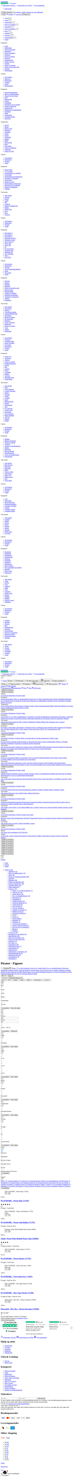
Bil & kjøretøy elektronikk (13, 183)
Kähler (7, 421)
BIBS (6, 470)
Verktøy (7, 63)
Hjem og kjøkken (10, 53)
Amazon (7, 214)
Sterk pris (7, 79)
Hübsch (7, 419)
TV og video (8, 171)
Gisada (7, 329)
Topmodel (8, 137)
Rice (6, 479)
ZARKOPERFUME (11, 314)
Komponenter (9, 631)
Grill (6, 499)
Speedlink (8, 651)
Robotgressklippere (10, 504)
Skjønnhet (8, 51)
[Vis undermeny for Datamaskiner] (14, 38)
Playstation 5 (8, 233)
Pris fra (3, 1016)
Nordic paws (8, 593)
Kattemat (7, 559)
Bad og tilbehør (9, 451)
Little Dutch (8, 142)
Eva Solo (7, 533)
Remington (8, 331)
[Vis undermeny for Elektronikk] (13, 22)
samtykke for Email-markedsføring (18, 1404)
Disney (7, 135)
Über (6, 590)
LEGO (7, 125)
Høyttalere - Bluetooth (11, 178)
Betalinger (8, 1351)
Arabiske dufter (9, 341)
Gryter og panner (10, 362)
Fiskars (7, 403)
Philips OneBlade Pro (11, 206)
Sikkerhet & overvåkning (12, 185)
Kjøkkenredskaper (10, 363)
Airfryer (7, 360)
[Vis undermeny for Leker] (10, 20)
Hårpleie (7, 284)
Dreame (7, 197)
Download (8, 273)
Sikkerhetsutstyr (9, 453)
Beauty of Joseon (10, 326)
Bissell (7, 199)
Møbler (7, 374)
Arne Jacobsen (9, 414)
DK (7, 1442)
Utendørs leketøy (10, 117)
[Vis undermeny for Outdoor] (11, 33)
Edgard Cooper (9, 600)
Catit (6, 584)
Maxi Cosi (8, 475)
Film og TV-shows (10, 1381)
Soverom (7, 376)
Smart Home (8, 170)
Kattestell (7, 562)
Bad (6, 367)
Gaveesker (8, 345)
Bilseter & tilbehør (10, 441)
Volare (7, 134)
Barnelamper (8, 456)
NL (7, 1454)
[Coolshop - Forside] (28, 12)
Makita (7, 528)
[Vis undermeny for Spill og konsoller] (17, 25)
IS (7, 1456)
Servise (7, 365)
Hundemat (8, 552)
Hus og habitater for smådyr (13, 567)
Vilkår (3, 1463)
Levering (7, 1347)
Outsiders (7, 132)
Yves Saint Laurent (10, 312)
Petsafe (7, 595)
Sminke (7, 283)
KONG (7, 583)
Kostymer (8, 118)
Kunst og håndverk (10, 106)
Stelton (7, 393)
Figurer (7, 101)
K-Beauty (8, 339)
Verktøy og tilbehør (10, 293)
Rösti (6, 387)
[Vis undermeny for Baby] (9, 31)
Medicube (8, 324)
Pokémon (7, 130)
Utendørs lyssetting (10, 506)
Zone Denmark (9, 389)
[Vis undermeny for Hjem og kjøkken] (17, 29)
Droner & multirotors (11, 187)
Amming (7, 444)
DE (7, 1452)
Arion (6, 581)
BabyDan (8, 466)
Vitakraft (7, 586)
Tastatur (7, 624)
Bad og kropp (9, 290)
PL (7, 1458)
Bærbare (7, 622)
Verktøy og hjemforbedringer (13, 1390)
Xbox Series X (9, 242)
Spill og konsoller (10, 49)
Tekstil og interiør (10, 442)
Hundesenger (9, 557)
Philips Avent (9, 477)
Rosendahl (8, 412)
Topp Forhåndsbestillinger (13, 269)
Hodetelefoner (9, 627)
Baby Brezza (9, 465)
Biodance (7, 321)
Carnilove (8, 591)
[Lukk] (2, 678)
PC (6, 247)
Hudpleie (7, 286)
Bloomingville (9, 401)
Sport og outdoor (10, 56)
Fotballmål (8, 103)
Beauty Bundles (9, 343)
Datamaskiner (9, 60)
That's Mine (8, 480)
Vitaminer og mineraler (12, 297)
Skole (6, 113)
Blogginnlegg (9, 86)
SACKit (7, 417)
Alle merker (8, 195)
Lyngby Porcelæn (10, 391)
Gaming (7, 620)
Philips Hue (8, 209)
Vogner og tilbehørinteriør (12, 446)
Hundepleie (8, 555)
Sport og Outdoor (10, 1388)
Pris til (3, 1020)
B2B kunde (8, 9)
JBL (6, 202)
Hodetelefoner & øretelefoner (13, 177)
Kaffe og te (8, 356)
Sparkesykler (9, 108)
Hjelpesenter (8, 1346)
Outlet (6, 84)
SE (7, 1450)
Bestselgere (8, 80)
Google (7, 648)
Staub (6, 400)
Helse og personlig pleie (12, 67)
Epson (6, 646)
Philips (7, 208)
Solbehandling (9, 291)
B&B (6, 588)
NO (7, 1446)
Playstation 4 (8, 235)
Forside (3, 859)
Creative (7, 653)
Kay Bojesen (9, 408)
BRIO (6, 141)
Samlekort (8, 111)
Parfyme (7, 281)
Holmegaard (8, 405)
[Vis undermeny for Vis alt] (10, 18)
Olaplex (7, 310)
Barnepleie (8, 300)
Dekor (6, 370)
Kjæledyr (7, 58)
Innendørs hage (9, 377)
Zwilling (7, 398)
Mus (6, 625)
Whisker (7, 597)
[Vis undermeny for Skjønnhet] (12, 27)
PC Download (9, 249)
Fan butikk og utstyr (11, 1385)
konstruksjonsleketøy (11, 92)
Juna (6, 407)
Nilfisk (7, 521)
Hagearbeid (8, 501)
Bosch (6, 525)
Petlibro (7, 598)
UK (7, 1444)
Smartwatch (8, 180)
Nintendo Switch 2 (10, 238)
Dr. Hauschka (9, 319)
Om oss (7, 1361)
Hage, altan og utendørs (12, 1378)
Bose (6, 213)
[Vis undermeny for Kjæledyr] (12, 35)
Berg (6, 144)
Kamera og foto (9, 182)
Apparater (8, 358)
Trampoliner (8, 115)
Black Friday (9, 1362)
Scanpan (7, 394)
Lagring (7, 369)
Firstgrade (8, 149)
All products (8, 77)
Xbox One (8, 243)
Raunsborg (8, 315)
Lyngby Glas (9, 410)
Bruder (7, 139)
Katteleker (8, 560)
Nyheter (7, 82)
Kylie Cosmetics (10, 322)
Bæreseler (8, 449)
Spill (6, 97)
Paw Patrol (8, 146)
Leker (6, 46)
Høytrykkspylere (10, 502)
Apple (6, 201)
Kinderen (7, 55)
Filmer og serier (9, 62)
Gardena (7, 519)
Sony (6, 211)
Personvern (4, 1466)
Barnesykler (8, 99)
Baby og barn (9, 1383)
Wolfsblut (8, 602)
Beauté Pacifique (10, 317)
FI (7, 1448)
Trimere (7, 298)
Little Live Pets (9, 151)
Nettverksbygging (10, 636)
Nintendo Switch (10, 240)
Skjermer (7, 629)
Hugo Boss (8, 308)
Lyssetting (8, 372)
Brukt (6, 271)
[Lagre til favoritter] (6, 1193)
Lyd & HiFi (8, 175)
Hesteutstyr (8, 573)
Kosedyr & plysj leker (11, 96)
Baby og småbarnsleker (12, 94)
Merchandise (8, 70)
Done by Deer (9, 472)
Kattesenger (8, 564)
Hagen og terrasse (10, 65)
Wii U (6, 256)
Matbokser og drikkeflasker (13, 110)
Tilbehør (7, 189)
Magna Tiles (8, 128)
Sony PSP (8, 257)
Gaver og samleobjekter (12, 455)
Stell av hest (8, 571)
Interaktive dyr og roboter (12, 104)
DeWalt (7, 526)
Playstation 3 (8, 236)
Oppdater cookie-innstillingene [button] (10, 1473)
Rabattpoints (8, 1353)
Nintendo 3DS (9, 250)
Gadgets (7, 69)
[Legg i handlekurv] (9, 1193)
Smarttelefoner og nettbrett (13, 173)
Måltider (7, 439)
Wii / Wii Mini (9, 254)
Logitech (7, 204)
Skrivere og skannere (11, 632)
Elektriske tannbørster (11, 295)
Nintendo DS (9, 252)
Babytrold (8, 468)
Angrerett (7, 1349)
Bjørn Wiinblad (9, 415)
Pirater (7, 866)
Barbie (7, 127)
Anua (6, 328)
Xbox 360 (8, 245)
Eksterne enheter (10, 634)
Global (7, 396)
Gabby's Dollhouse (10, 148)
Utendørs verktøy (10, 509)
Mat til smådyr (9, 566)
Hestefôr (7, 569)
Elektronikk (8, 48)
